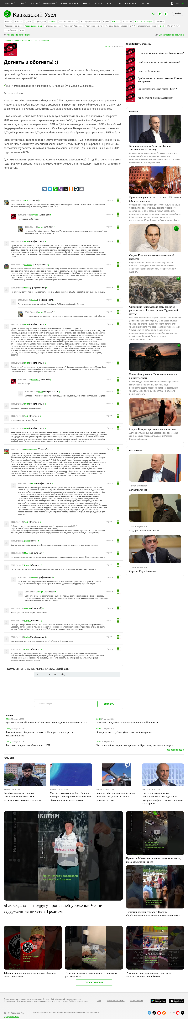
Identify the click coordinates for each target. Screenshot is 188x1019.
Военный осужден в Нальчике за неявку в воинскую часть (153, 375)
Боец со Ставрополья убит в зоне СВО (28, 745)
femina (27, 288)
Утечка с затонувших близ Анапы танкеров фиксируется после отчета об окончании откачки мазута (70, 796)
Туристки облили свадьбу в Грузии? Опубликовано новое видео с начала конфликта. (153, 913)
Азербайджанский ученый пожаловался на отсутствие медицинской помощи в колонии (22, 796)
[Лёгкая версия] (172, 3)
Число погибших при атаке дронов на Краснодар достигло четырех (134, 745)
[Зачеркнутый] (55, 674)
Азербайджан (40, 22)
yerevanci (34, 215)
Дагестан (116, 22)
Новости (9, 3)
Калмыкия (160, 22)
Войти (178, 14)
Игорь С (27, 565)
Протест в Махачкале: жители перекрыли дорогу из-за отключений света (154, 859)
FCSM (26, 241)
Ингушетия (127, 22)
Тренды (33, 3)
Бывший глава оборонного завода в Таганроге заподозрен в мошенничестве (39, 733)
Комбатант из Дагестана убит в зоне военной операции (127, 722)
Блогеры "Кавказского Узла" (26, 40)
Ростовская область (94, 26)
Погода (145, 3)
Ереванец (45, 40)
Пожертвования (136, 1001)
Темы (22, 3)
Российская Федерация (73, 26)
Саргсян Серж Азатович (143, 571)
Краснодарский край (33, 26)
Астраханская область (68, 22)
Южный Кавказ (11, 30)
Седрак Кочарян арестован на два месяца (152, 429)
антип (26, 200)
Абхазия (8, 22)
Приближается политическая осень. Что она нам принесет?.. (160, 80)
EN (183, 3)
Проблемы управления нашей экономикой (159, 61)
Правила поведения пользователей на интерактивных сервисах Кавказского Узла (65, 1013)
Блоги (98, 3)
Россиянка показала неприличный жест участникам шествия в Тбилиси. (148, 974)
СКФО (132, 26)
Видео (110, 3)
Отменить (109, 704)
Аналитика (49, 3)
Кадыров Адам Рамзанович (144, 530)
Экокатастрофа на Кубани (171, 35)
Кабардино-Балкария (143, 22)
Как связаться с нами (115, 1001)
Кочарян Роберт (138, 489)
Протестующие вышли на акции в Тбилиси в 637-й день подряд (155, 199)
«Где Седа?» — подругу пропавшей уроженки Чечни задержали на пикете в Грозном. (53, 908)
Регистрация (45, 704)
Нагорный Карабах (52, 26)
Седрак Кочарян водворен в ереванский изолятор (151, 256)
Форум (86, 3)
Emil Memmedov (30, 449)
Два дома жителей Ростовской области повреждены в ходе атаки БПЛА (46, 722)
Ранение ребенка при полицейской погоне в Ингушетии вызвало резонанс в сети (115, 796)
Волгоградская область (90, 22)
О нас (99, 1001)
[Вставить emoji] (62, 674)
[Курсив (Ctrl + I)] (43, 674)
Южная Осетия (173, 26)
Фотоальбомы (127, 3)
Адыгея (28, 22)
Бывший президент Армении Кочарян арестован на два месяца (150, 147)
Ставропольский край (147, 26)
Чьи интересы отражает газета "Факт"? (157, 88)
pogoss (27, 541)
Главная (7, 40)
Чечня (161, 26)
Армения (52, 22)
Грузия (106, 22)
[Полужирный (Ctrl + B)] (37, 674)
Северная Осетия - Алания (116, 26)
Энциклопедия (69, 3)
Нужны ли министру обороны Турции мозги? (161, 52)
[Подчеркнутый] (49, 674)
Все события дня (175, 750)
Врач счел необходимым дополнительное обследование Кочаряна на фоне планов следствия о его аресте (162, 798)
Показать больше (94, 982)
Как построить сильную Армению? (155, 97)
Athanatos (28, 265)
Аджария (18, 22)
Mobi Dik (27, 553)
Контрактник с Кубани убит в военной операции (124, 732)
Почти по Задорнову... (149, 70)
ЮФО (22, 30)
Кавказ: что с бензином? (18, 35)
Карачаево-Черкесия (13, 26)
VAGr (26, 416)
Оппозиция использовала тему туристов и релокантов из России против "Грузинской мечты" (153, 310)
